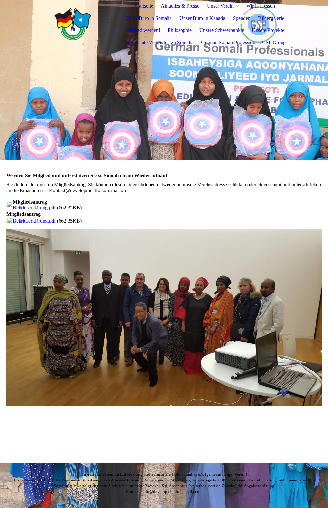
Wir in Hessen (260, 6)
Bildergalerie (271, 18)
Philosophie (180, 30)
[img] (73, 24)
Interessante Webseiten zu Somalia (158, 42)
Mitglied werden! (142, 30)
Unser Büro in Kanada (202, 18)
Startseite (144, 6)
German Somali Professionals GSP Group (243, 42)
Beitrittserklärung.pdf (34, 207)
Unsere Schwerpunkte (221, 30)
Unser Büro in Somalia (148, 18)
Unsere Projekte (268, 30)
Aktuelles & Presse (180, 6)
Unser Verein (220, 6)
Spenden (241, 18)
